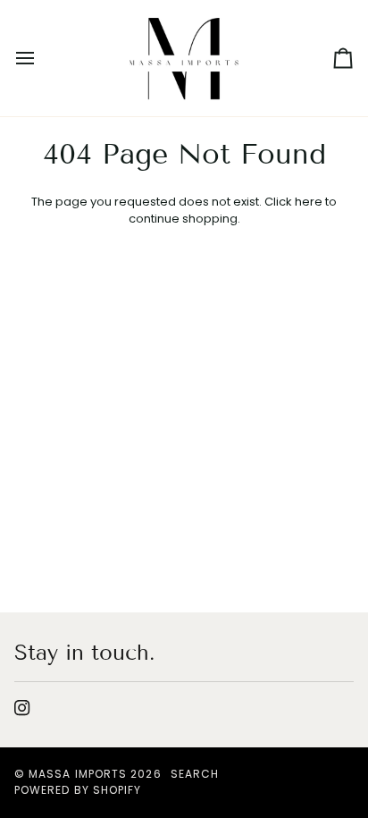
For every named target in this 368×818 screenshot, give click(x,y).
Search (195, 773)
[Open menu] (41, 58)
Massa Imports (78, 773)
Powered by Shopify (77, 789)
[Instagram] (22, 708)
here (308, 201)
